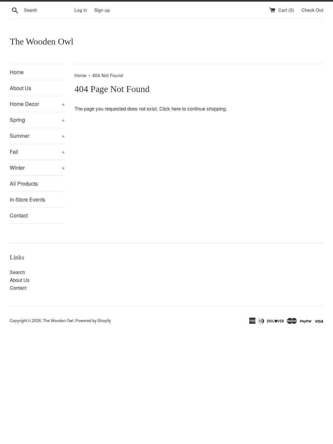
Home (17, 72)
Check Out (312, 10)
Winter (37, 167)
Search (17, 271)
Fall (37, 151)
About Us (20, 88)
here (176, 108)
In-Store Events (27, 199)
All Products (24, 183)
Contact (19, 215)
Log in (80, 10)
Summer (37, 135)
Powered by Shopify (93, 320)
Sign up (102, 10)
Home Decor (37, 104)
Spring (37, 120)
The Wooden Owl (41, 41)
